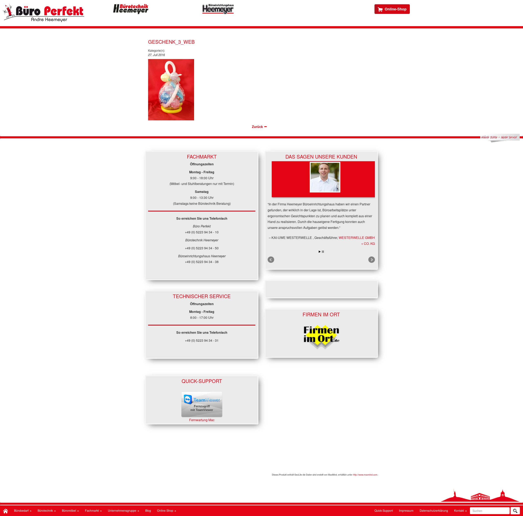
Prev (271, 259)
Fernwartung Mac (202, 420)
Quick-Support (383, 510)
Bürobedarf (21, 510)
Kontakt (459, 510)
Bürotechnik (46, 510)
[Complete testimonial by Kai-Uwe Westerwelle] (325, 179)
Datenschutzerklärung (434, 510)
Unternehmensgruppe (122, 510)
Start (320, 252)
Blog (148, 510)
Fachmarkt (92, 510)
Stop (323, 252)
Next (371, 259)
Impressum (406, 510)
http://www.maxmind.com (365, 474)
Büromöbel (69, 510)
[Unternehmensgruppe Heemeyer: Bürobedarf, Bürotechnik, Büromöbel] (43, 13)
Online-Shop (165, 510)
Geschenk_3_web (171, 41)
